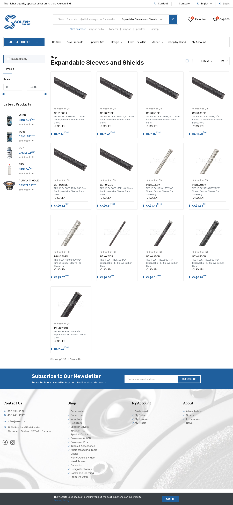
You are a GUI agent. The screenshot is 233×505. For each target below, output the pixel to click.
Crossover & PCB (81, 438)
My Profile (140, 422)
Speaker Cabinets (81, 434)
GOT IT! (170, 498)
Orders (190, 415)
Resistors (76, 422)
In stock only (19, 59)
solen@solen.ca (16, 421)
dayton (127, 29)
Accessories (78, 411)
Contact (162, 3)
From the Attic (79, 476)
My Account (199, 42)
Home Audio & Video (83, 457)
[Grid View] (187, 61)
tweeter (113, 29)
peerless (140, 29)
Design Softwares (81, 469)
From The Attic (137, 42)
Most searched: (78, 29)
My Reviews (142, 419)
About (156, 42)
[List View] (193, 61)
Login (226, 3)
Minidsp (155, 29)
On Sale (56, 42)
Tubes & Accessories (83, 446)
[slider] (3, 94)
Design (115, 42)
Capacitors (77, 415)
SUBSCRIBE (189, 379)
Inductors (76, 419)
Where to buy (194, 411)
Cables (74, 453)
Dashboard (141, 411)
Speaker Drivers (80, 426)
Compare (184, 3)
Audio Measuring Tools (84, 449)
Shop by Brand (177, 42)
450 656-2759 (16, 411)
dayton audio (96, 29)
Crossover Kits (79, 442)
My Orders (141, 415)
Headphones (78, 461)
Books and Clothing (82, 473)
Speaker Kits (97, 42)
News (189, 422)
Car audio (76, 465)
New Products (75, 42)
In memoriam (193, 419)
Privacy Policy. (62, 500)
